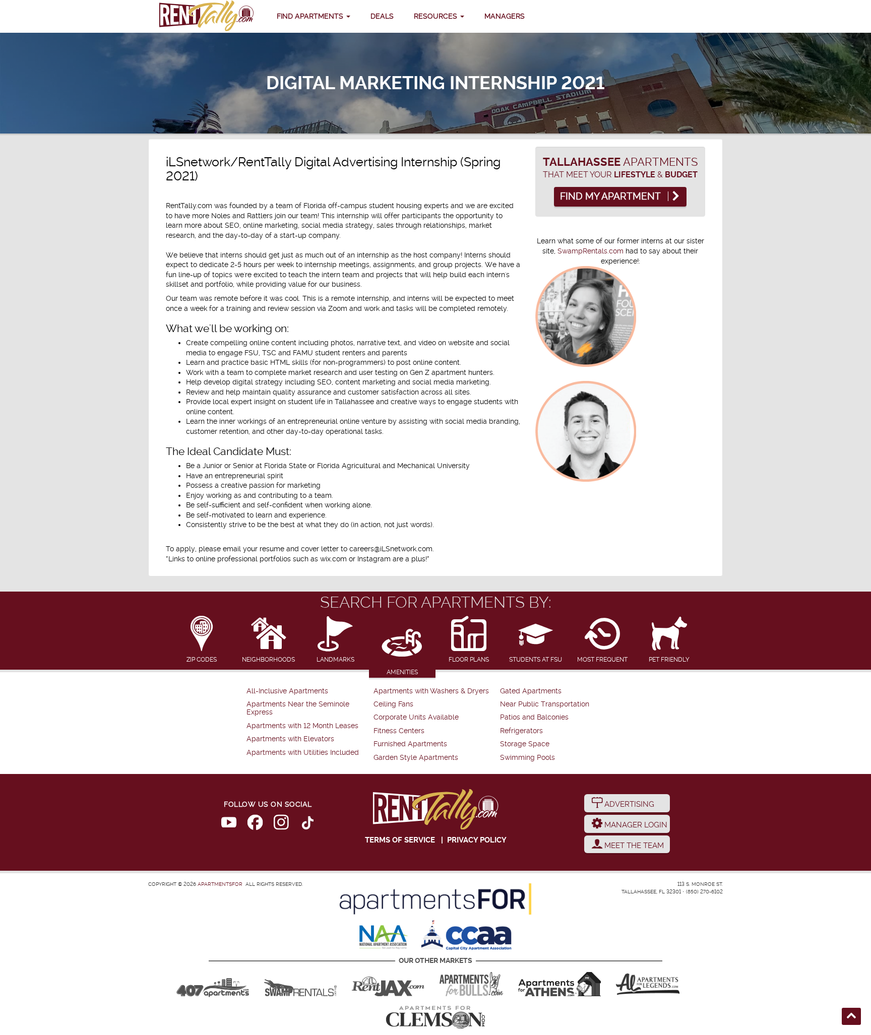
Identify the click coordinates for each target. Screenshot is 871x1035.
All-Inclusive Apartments (287, 691)
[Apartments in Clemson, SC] (435, 1017)
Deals (382, 16)
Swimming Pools (527, 757)
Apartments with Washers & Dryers (431, 691)
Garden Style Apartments (416, 757)
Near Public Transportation (544, 704)
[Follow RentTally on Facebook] (255, 824)
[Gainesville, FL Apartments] (300, 984)
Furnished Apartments (410, 744)
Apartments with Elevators (290, 739)
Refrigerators (521, 731)
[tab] (201, 640)
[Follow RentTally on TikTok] (307, 824)
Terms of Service (400, 840)
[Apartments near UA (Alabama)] (647, 984)
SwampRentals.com (590, 251)
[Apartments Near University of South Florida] (471, 984)
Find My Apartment (611, 196)
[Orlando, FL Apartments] (212, 984)
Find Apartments (311, 16)
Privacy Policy (477, 840)
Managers (504, 16)
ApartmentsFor (220, 884)
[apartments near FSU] (206, 16)
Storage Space (524, 744)
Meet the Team (633, 845)
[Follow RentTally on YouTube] (229, 824)
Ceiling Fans (393, 704)
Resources (436, 16)
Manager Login (634, 824)
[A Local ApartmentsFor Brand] (435, 899)
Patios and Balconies (534, 717)
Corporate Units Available (416, 717)
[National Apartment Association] (383, 937)
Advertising (628, 804)
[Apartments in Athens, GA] (559, 984)
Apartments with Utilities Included (302, 752)
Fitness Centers (399, 731)
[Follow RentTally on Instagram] (281, 824)
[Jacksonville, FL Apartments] (388, 984)
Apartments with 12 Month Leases (302, 726)
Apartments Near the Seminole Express (297, 708)
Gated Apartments (531, 691)
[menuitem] (308, 691)
